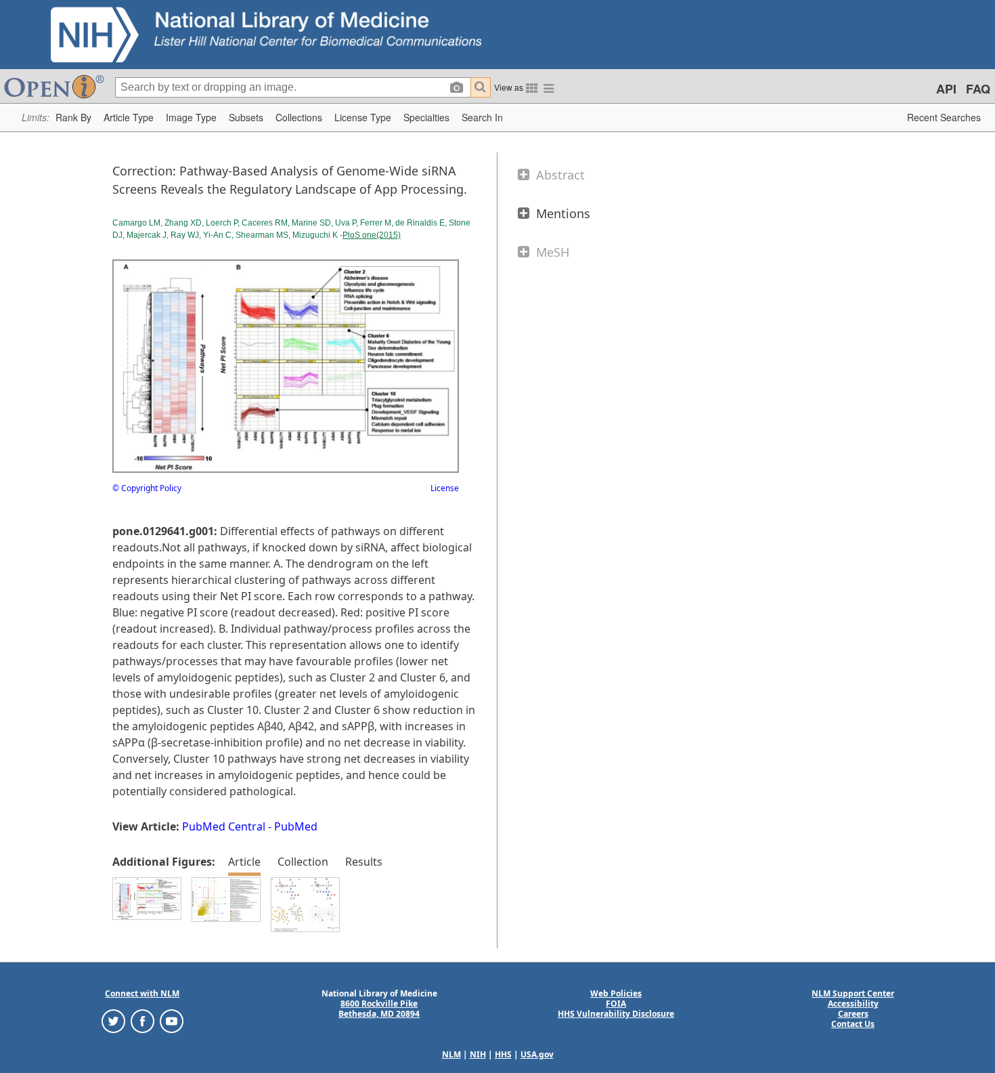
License (444, 488)
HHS (503, 1054)
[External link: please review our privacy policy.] (113, 1020)
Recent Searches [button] (944, 117)
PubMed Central (223, 826)
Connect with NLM (142, 993)
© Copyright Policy (146, 488)
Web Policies (616, 993)
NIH (478, 1054)
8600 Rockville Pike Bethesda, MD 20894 (379, 1008)
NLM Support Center (853, 993)
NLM (451, 1054)
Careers (853, 1013)
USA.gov (537, 1054)
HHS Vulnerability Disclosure (616, 1013)
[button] (73, 117)
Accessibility (853, 1003)
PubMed (295, 826)
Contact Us (853, 1024)
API (946, 89)
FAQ (978, 89)
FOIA (616, 1003)
